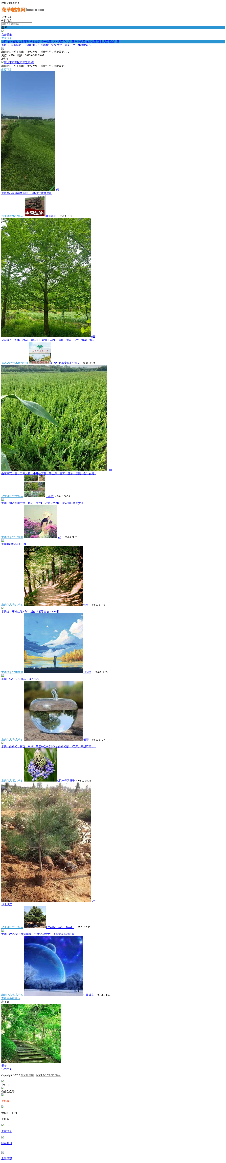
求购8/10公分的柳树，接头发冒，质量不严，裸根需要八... (59, 45)
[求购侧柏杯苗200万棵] (2, 540)
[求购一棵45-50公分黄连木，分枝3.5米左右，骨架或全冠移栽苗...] (2, 931)
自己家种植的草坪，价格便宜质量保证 (26, 193)
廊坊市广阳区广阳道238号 (19, 62)
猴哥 (86, 739)
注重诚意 (88, 994)
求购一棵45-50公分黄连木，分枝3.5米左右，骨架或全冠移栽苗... (38, 934)
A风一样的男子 (66, 780)
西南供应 (114, 41)
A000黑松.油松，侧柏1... (60, 927)
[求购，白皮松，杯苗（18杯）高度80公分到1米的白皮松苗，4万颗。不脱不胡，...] (2, 743)
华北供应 (69, 41)
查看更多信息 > (10, 998)
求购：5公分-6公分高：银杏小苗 (20, 679)
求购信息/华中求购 (12, 672)
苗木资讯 (12, 41)
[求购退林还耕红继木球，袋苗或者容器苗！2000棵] (2, 608)
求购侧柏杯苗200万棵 (13, 544)
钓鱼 (86, 604)
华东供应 (46, 41)
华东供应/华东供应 (12, 496)
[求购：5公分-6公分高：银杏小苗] (2, 675)
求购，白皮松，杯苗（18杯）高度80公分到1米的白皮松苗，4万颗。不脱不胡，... (48, 746)
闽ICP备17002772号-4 (48, 1075)
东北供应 (91, 41)
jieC (59, 537)
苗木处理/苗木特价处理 (14, 362)
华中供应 (80, 41)
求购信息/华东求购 (12, 739)
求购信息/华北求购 (12, 537)
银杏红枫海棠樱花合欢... (65, 362)
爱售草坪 (51, 216)
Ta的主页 (6, 1069)
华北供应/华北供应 (12, 927)
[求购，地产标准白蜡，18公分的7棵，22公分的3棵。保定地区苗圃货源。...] (2, 500)
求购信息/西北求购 (12, 780)
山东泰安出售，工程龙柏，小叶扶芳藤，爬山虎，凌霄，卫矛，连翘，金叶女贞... (48, 473)
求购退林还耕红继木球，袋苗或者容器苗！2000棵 (30, 611)
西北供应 (102, 41)
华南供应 (57, 41)
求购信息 (35, 41)
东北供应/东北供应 (12, 216)
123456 (87, 672)
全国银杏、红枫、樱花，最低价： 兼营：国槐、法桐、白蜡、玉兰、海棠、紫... (47, 340)
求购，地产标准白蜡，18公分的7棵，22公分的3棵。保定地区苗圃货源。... (44, 503)
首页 (4, 41)
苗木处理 (24, 41)
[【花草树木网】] (22, 13)
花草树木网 (27, 1075)
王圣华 (50, 496)
